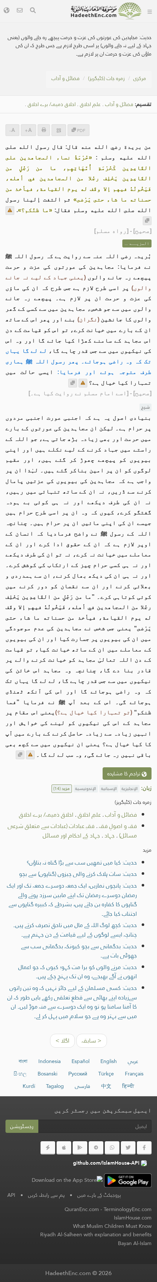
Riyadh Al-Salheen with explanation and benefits (96, 1234)
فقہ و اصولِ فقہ (118, 826)
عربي (133, 1061)
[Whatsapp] (112, 1147)
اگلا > (62, 1040)
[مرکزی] (149, 11)
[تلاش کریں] (32, 11)
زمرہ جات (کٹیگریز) (106, 78)
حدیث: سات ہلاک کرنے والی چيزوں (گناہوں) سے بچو (78, 874)
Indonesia (49, 1061)
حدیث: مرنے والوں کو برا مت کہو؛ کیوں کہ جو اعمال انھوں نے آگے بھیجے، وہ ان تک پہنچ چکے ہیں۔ (77, 972)
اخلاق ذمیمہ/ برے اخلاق (52, 104)
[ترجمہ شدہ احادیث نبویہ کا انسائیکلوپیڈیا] (106, 11)
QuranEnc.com (82, 1209)
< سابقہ (92, 1040)
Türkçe (106, 1073)
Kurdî (29, 1086)
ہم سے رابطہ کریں (46, 1195)
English (108, 1061)
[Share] (58, 130)
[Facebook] (144, 1147)
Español (80, 1061)
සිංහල (20, 1073)
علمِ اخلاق (90, 104)
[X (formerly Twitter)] (128, 1147)
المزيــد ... (137, 243)
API (11, 1195)
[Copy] (147, 220)
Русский (77, 1073)
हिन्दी (128, 1086)
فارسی (82, 1086)
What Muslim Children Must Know (112, 1226)
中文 (106, 1086)
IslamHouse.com (133, 1217)
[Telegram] (96, 1147)
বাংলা (23, 1061)
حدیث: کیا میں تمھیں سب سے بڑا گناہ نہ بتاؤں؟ (82, 862)
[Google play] (80, 1147)
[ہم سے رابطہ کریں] (19, 11)
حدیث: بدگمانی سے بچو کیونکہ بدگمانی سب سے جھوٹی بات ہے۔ (79, 951)
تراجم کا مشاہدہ (124, 773)
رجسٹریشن (22, 1126)
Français (134, 1073)
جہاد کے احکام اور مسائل (71, 835)
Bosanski (47, 1073)
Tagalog (55, 1086)
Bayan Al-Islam (135, 1243)
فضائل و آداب (65, 78)
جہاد (109, 835)
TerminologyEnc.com (128, 1209)
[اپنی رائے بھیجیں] (9, 210)
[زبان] (6, 11)
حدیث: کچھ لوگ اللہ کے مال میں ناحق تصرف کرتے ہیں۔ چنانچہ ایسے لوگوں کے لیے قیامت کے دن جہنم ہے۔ (75, 930)
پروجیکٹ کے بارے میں (99, 1195)
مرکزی (139, 78)
